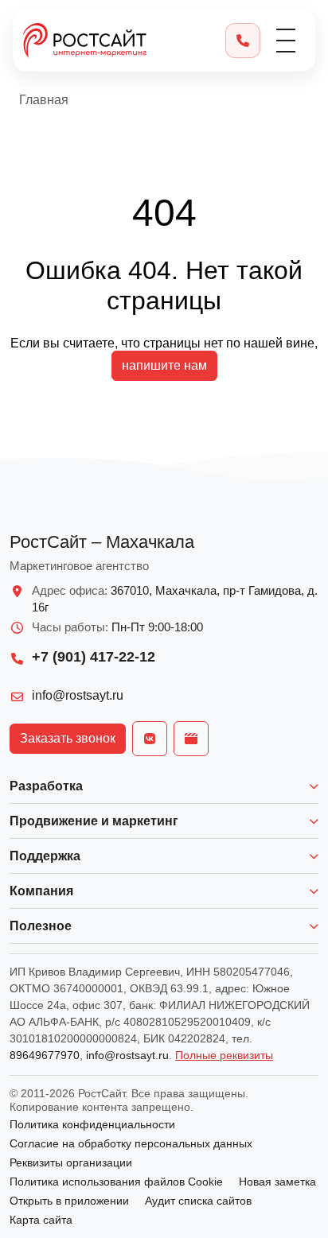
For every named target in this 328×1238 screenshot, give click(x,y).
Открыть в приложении (69, 1200)
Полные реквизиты (224, 1055)
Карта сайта (41, 1219)
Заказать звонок (67, 738)
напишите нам (164, 365)
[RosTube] (191, 738)
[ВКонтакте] (149, 738)
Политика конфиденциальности (92, 1124)
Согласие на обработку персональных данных (131, 1143)
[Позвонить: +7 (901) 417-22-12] (242, 40)
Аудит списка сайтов (198, 1200)
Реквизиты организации (71, 1162)
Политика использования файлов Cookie (116, 1181)
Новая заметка (277, 1181)
